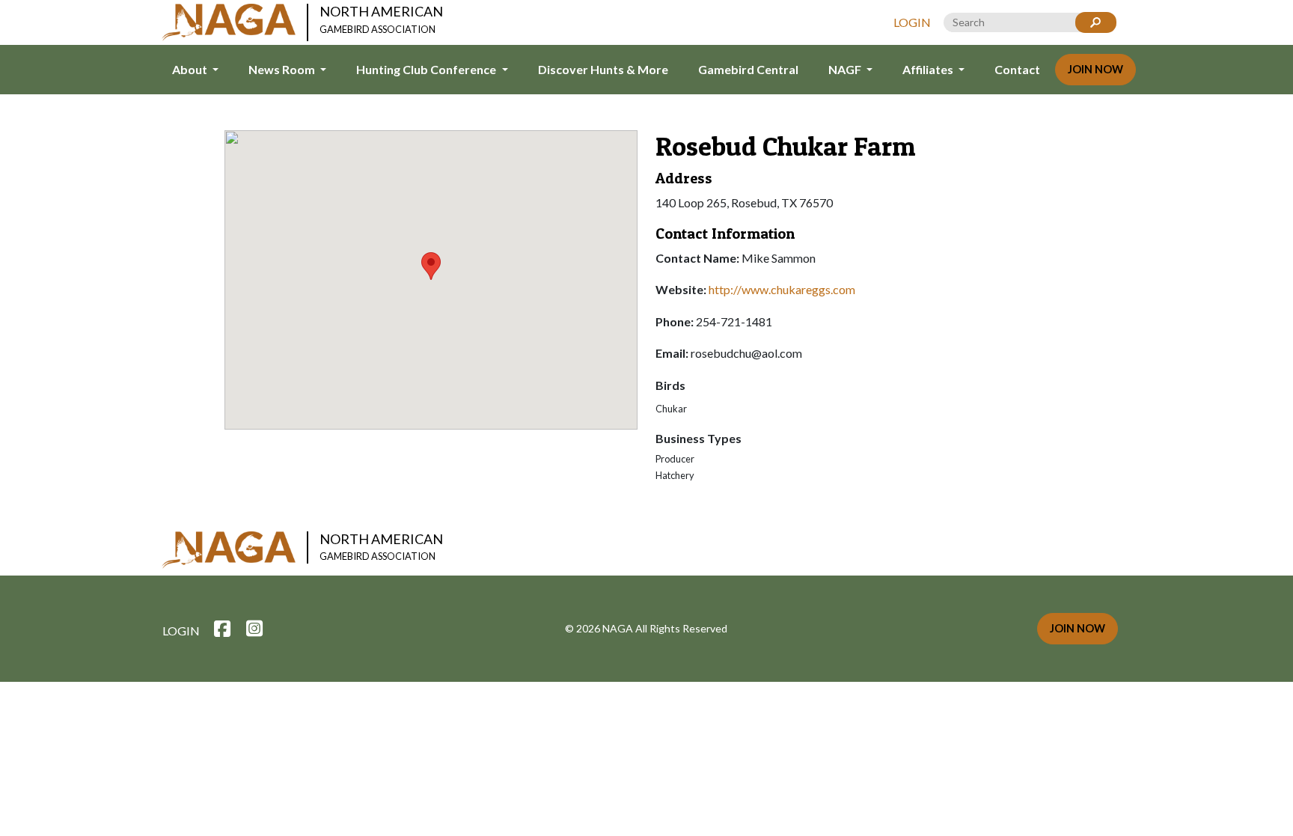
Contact (1017, 69)
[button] (431, 266)
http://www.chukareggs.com (782, 289)
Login (912, 22)
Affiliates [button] (929, 69)
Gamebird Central (748, 69)
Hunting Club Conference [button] (427, 69)
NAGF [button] (845, 69)
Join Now (1095, 69)
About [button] (191, 69)
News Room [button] (282, 69)
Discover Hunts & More (603, 69)
